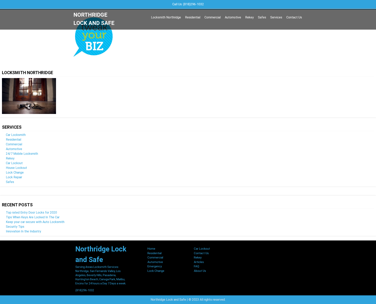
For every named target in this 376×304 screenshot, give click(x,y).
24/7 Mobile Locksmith (22, 154)
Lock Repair (14, 177)
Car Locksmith (16, 135)
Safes (262, 17)
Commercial (212, 17)
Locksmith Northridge (166, 17)
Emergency (154, 266)
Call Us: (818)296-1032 (188, 4)
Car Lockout (14, 163)
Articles (199, 262)
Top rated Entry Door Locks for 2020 (31, 212)
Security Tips (15, 226)
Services (276, 17)
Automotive (233, 17)
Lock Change (15, 172)
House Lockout (16, 168)
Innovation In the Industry (23, 231)
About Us (200, 271)
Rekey (249, 17)
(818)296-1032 (84, 290)
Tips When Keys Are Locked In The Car (33, 217)
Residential (192, 17)
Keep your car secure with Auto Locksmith (35, 222)
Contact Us (294, 17)
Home (151, 248)
